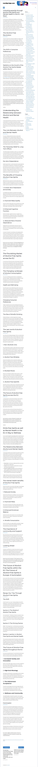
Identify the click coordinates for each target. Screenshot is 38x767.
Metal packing (28, 123)
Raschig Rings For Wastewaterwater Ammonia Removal (29, 83)
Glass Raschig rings (29, 121)
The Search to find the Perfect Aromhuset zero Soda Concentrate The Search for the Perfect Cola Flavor (30, 106)
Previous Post (7, 747)
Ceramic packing (29, 117)
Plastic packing (28, 125)
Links (27, 122)
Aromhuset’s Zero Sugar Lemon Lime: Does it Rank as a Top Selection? (30, 79)
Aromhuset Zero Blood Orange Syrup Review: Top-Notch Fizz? (30, 87)
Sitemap (27, 127)
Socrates (8, 765)
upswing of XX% (6, 77)
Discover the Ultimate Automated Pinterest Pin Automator (30, 21)
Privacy (27, 126)
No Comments (16, 754)
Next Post (20, 747)
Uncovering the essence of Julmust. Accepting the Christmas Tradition (30, 100)
